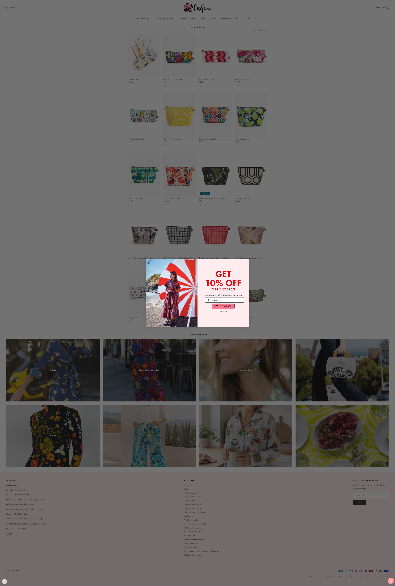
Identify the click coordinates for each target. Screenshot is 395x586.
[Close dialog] (149, 262)
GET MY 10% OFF (223, 306)
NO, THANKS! (223, 311)
